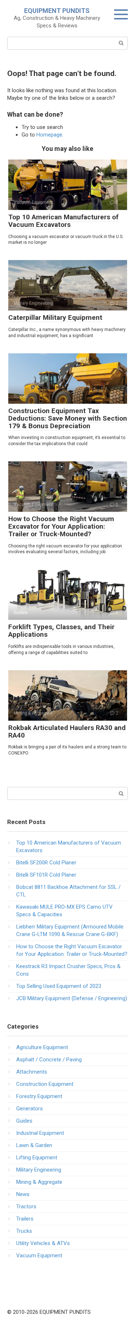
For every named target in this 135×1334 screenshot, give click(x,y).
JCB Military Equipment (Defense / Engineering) (71, 998)
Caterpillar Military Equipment (55, 317)
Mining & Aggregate (39, 1182)
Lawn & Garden (34, 1145)
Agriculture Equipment (42, 1047)
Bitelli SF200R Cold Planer (46, 862)
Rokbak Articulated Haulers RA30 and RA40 (67, 731)
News (23, 1194)
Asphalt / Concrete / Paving (49, 1059)
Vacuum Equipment (39, 1255)
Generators (29, 1108)
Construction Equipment (44, 1084)
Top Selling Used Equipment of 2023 (58, 986)
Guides (24, 1121)
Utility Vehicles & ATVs (43, 1243)
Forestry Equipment (39, 1096)
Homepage (49, 134)
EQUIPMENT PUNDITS (57, 10)
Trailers (24, 1219)
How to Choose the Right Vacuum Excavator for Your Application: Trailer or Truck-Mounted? (61, 526)
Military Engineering (38, 1170)
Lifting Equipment (36, 1157)
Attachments (31, 1072)
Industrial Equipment (40, 1133)
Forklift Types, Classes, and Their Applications (61, 631)
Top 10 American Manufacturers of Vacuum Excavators (63, 221)
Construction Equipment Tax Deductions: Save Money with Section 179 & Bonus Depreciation (67, 418)
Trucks (24, 1231)
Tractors (26, 1206)
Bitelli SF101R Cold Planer (46, 875)
